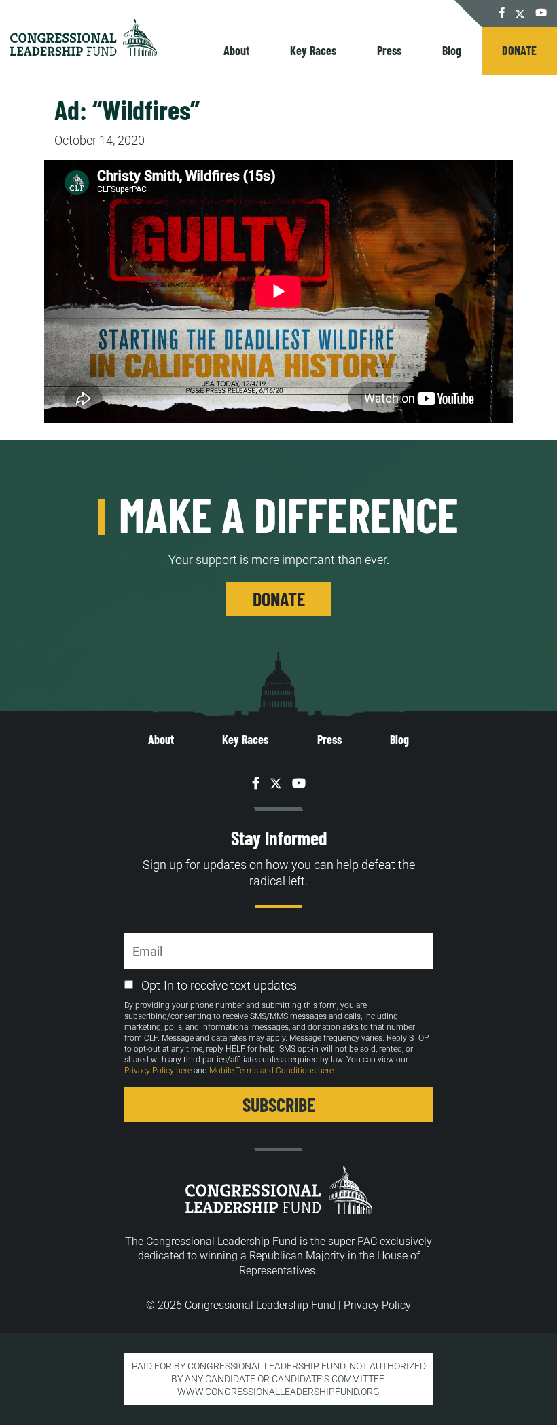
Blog (451, 50)
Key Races (313, 50)
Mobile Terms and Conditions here (271, 1070)
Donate (519, 50)
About (236, 50)
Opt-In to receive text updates (219, 985)
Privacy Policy (377, 1305)
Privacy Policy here (158, 1070)
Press (389, 50)
